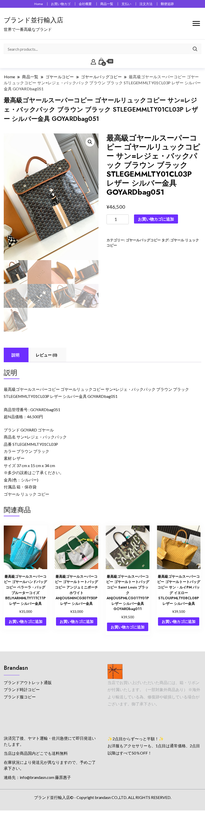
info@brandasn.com (37, 777)
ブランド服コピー (20, 696)
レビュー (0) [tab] (46, 354)
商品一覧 (106, 4)
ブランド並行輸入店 (33, 20)
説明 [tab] (16, 354)
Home (38, 4)
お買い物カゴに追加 (156, 218)
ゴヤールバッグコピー (143, 240)
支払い (126, 4)
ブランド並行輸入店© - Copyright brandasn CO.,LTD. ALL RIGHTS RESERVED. (102, 797)
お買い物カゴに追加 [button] (25, 621)
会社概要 (85, 4)
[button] (90, 141)
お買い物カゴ (60, 4)
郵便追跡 (167, 4)
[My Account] (93, 61)
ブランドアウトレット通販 (28, 682)
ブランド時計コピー (22, 689)
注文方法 (146, 4)
